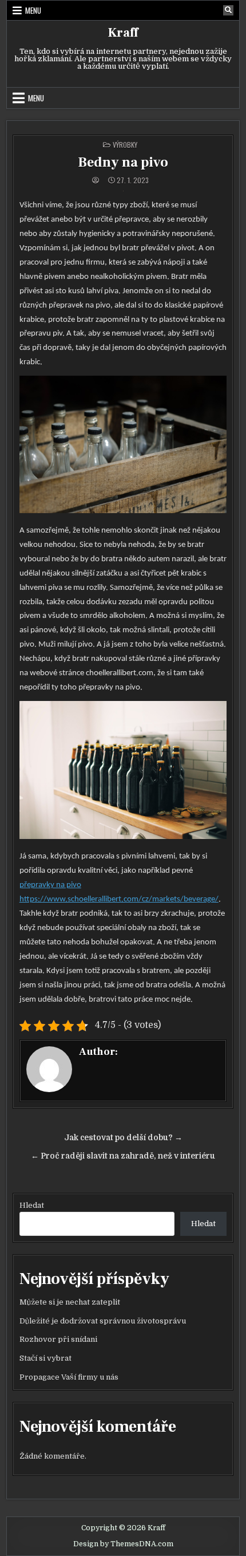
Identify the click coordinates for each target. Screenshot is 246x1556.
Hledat (31, 1205)
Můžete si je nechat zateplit (69, 1302)
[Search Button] (228, 10)
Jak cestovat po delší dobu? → (123, 1137)
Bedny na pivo (123, 162)
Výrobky (125, 144)
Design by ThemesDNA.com (123, 1544)
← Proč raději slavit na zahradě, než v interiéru (123, 1156)
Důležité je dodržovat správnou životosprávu (102, 1321)
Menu (33, 10)
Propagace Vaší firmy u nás (68, 1377)
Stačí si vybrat (45, 1358)
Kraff (123, 33)
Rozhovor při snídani (58, 1339)
